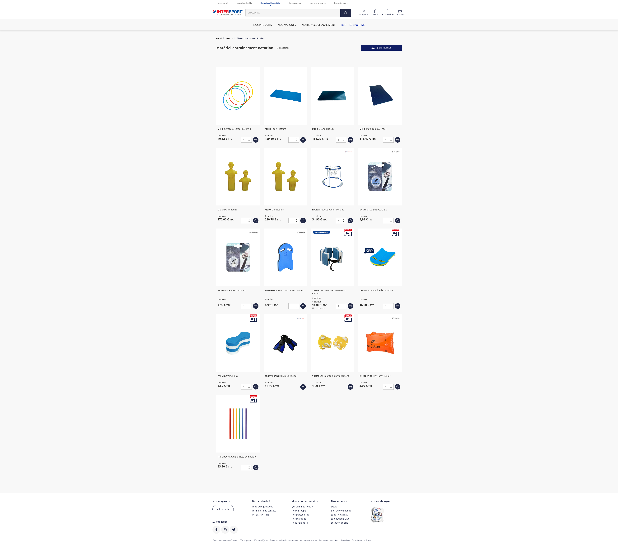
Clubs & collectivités (270, 3)
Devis (334, 506)
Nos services (339, 501)
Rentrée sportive (353, 25)
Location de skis (244, 3)
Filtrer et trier (383, 47)
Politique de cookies (308, 540)
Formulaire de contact (264, 510)
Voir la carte (223, 509)
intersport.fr (222, 3)
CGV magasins (246, 540)
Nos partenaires (300, 514)
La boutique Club (340, 518)
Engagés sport (340, 3)
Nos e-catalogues (318, 3)
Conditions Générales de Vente (224, 540)
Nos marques (298, 518)
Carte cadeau (295, 3)
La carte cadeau (339, 514)
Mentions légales (261, 540)
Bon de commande (341, 510)
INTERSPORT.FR (260, 514)
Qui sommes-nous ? (302, 506)
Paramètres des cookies (328, 540)
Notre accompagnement (318, 25)
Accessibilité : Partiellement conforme (356, 540)
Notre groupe (298, 510)
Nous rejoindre (299, 522)
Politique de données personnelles (284, 540)
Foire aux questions (262, 506)
